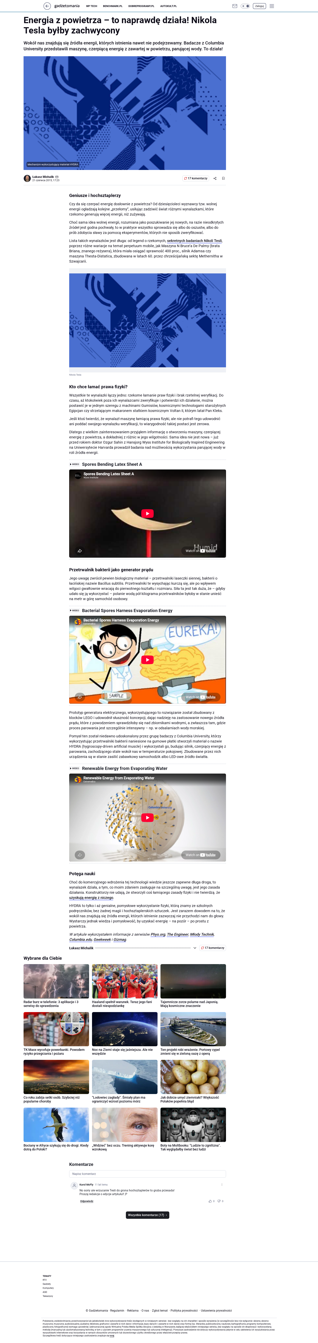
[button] (245, 6)
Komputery (48, 1288)
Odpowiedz (86, 1201)
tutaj (112, 1335)
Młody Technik (202, 934)
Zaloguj (259, 6)
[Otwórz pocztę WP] (235, 6)
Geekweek (102, 939)
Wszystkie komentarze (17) (146, 1215)
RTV (45, 1280)
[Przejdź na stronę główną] (47, 8)
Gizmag (119, 939)
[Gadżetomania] (70, 6)
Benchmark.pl (113, 6)
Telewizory (48, 1296)
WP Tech (91, 6)
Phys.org (158, 934)
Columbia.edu (80, 939)
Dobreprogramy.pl (141, 6)
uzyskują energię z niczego (91, 897)
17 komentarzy (197, 178)
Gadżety (47, 1284)
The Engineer (177, 934)
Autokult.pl (168, 6)
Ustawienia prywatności (215, 1310)
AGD (45, 1292)
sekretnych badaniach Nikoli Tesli (194, 241)
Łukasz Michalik (43, 177)
